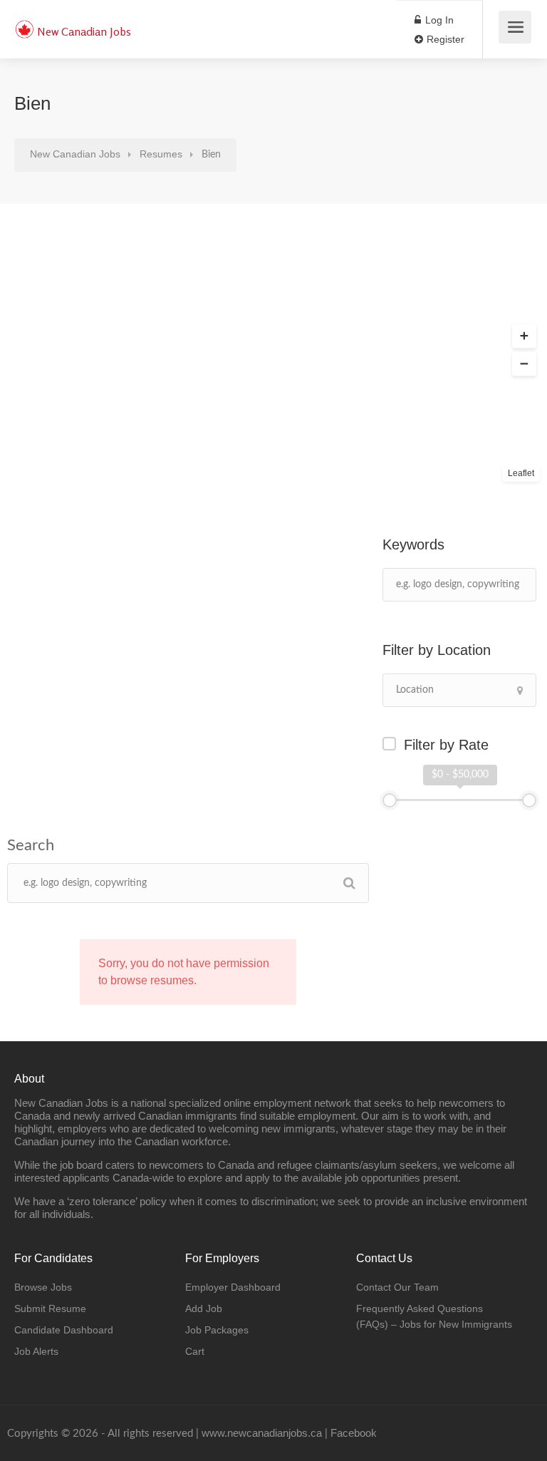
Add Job (203, 1308)
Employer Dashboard (233, 1287)
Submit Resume (50, 1308)
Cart (194, 1351)
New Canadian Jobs (84, 31)
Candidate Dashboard (63, 1330)
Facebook (353, 1433)
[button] (524, 336)
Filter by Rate (446, 745)
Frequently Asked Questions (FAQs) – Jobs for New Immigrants (434, 1316)
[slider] (389, 800)
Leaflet (521, 473)
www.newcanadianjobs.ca (262, 1433)
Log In (438, 20)
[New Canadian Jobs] (24, 22)
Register (444, 39)
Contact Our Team (397, 1287)
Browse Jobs (43, 1287)
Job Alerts (36, 1351)
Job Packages (217, 1330)
